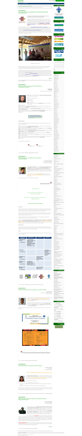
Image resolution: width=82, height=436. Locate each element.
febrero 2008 (55, 147)
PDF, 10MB (36, 134)
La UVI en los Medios (56, 219)
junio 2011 (55, 95)
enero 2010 (55, 117)
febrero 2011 (55, 100)
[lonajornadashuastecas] (35, 324)
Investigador (55, 218)
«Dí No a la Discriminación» (57, 295)
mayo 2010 (55, 112)
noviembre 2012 (56, 75)
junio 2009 (55, 126)
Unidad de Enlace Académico (32, 166)
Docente (32, 284)
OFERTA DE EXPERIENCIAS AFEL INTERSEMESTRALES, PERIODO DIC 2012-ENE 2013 (58, 278)
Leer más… (50, 78)
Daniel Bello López (34, 304)
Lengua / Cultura (56, 222)
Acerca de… (20, 3)
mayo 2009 (55, 127)
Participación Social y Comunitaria (58, 233)
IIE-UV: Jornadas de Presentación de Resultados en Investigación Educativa (30, 86)
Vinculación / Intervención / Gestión (58, 265)
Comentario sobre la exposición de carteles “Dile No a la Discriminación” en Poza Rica (59, 298)
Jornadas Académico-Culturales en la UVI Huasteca (30, 365)
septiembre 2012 (56, 78)
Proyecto (55, 236)
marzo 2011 (55, 99)
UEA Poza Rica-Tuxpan (57, 261)
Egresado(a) (55, 190)
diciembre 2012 (56, 74)
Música (55, 229)
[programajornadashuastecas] (35, 345)
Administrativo (56, 156)
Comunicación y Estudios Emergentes (43, 167)
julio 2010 (55, 109)
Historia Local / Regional (57, 213)
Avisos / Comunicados (57, 158)
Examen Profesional (56, 198)
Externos (55, 205)
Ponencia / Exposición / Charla (58, 234)
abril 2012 (55, 83)
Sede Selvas (55, 245)
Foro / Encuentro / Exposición (57, 208)
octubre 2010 (55, 105)
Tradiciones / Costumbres (57, 255)
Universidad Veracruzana (60, 0)
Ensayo (55, 192)
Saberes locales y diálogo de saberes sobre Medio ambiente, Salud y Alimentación (32, 399)
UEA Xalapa (41, 284)
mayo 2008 (55, 143)
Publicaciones (55, 237)
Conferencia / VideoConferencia (58, 168)
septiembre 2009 (56, 122)
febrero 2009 (55, 131)
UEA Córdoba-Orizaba (57, 260)
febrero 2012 (55, 86)
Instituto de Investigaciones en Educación (45, 95)
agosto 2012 (55, 79)
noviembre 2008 (56, 135)
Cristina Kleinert (28, 127)
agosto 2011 (55, 92)
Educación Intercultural (57, 189)
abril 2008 (55, 144)
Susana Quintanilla (42, 137)
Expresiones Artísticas (57, 204)
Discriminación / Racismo (57, 184)
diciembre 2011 (56, 88)
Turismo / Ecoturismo (56, 256)
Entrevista (55, 193)
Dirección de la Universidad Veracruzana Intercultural (30, 220)
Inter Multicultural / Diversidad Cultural (59, 214)
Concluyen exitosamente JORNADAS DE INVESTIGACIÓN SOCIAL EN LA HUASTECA (33, 12)
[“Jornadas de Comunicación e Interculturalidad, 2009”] (35, 253)
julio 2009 (55, 125)
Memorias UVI (56, 225)
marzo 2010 (55, 114)
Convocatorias (56, 171)
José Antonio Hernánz (32, 131)
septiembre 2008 (56, 138)
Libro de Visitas (25, 3)
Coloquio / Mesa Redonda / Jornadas (31, 80)
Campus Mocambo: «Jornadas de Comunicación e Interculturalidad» (30, 158)
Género (55, 212)
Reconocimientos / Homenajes (58, 238)
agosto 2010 (55, 108)
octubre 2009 (55, 121)
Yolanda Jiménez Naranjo (23, 109)
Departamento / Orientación (57, 176)
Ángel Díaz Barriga (40, 103)
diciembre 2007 (56, 149)
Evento (55, 197)
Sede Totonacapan (56, 246)
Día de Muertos (56, 286)
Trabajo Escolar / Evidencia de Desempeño (47, 393)
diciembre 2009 (56, 118)
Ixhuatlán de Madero (35, 299)
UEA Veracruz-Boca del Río (37, 284)
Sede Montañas (48, 80)
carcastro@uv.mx (24, 435)
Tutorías (55, 257)
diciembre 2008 (56, 134)
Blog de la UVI (20, 1)
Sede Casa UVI (41, 80)
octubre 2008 (55, 136)
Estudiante (36, 393)
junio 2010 (55, 110)
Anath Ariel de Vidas (47, 303)
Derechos (55, 179)
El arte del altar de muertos (57, 282)
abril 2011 (55, 97)
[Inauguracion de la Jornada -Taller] (35, 48)
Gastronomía (55, 209)
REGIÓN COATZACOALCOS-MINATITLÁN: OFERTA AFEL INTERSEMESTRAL (57, 274)
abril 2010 (55, 113)
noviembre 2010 (56, 104)
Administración (56, 154)
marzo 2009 (55, 130)
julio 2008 (55, 140)
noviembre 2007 (56, 151)
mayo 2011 (55, 96)
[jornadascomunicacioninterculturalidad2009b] (35, 276)
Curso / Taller (33, 393)
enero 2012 (55, 87)
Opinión (55, 232)
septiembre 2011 (56, 91)
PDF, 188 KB (27, 107)
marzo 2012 (55, 84)
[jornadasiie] (35, 117)
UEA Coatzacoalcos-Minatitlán (58, 259)
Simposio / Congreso (56, 247)
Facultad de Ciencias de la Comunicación (32, 168)
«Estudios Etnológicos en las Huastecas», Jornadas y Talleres (32, 289)
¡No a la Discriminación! (57, 287)
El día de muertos (56, 281)
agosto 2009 (55, 123)
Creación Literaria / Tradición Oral (58, 172)
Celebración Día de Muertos (57, 285)
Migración (55, 228)
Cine (54, 162)
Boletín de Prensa (24, 80)
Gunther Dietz (41, 304)
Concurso (55, 167)
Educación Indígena (56, 188)
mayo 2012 (55, 82)
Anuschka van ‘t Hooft (32, 305)
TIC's (54, 250)
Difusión (55, 181)
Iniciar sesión (50, 0)
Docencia (55, 185)
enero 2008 (55, 148)
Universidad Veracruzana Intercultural (32, 375)
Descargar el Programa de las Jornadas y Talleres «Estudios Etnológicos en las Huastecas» (36, 352)
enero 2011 (55, 101)
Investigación (37, 80)
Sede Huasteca (45, 80)
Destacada (55, 180)
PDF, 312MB (40, 128)
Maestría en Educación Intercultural (58, 223)
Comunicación (56, 166)
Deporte (55, 177)
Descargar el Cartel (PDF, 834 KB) (45, 183)
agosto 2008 (55, 139)
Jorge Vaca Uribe (42, 111)
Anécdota (55, 157)
